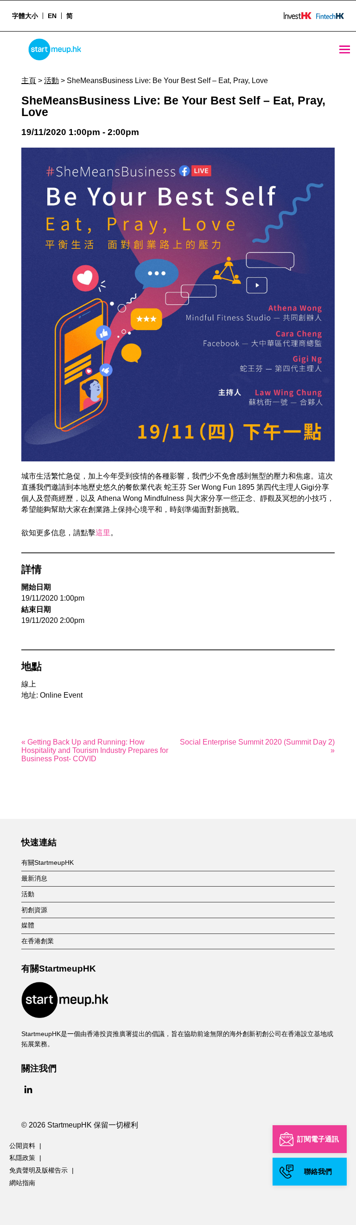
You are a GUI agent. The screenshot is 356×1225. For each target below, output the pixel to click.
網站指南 (22, 1182)
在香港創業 (37, 941)
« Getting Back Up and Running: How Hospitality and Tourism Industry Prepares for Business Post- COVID (94, 750)
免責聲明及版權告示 (38, 1170)
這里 (102, 533)
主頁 (28, 80)
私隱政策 (22, 1157)
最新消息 (34, 878)
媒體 (27, 925)
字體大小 (25, 16)
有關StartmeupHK (47, 862)
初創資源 (34, 910)
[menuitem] (52, 16)
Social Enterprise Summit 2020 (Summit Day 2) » (257, 746)
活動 (51, 80)
